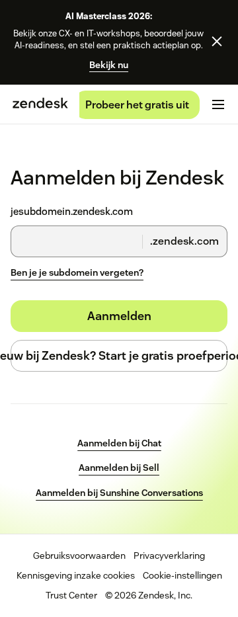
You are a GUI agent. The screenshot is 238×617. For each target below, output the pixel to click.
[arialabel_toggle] (218, 104)
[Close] (216, 41)
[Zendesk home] (40, 104)
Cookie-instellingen (182, 575)
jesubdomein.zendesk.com (72, 212)
